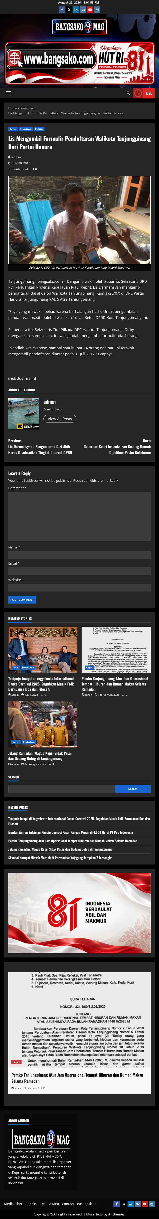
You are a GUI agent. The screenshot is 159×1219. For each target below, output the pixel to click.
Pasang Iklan (86, 1204)
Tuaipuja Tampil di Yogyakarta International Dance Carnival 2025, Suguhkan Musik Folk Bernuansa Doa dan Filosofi (41, 684)
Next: (117, 446)
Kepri (13, 129)
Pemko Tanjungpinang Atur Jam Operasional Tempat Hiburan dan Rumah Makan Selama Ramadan (115, 684)
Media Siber (13, 1204)
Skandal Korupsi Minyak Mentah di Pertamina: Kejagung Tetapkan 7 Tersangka (60, 857)
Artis (16, 667)
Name (14, 547)
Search (13, 777)
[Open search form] (128, 93)
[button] (8, 93)
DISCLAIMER (49, 1204)
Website (14, 580)
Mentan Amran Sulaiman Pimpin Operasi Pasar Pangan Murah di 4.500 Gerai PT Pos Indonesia (70, 832)
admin (16, 157)
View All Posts (60, 418)
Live (149, 93)
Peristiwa (26, 129)
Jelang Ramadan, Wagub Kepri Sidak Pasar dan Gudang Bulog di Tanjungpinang (40, 755)
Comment (17, 488)
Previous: (40, 446)
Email (13, 563)
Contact (68, 1204)
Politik (39, 129)
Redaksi (31, 1204)
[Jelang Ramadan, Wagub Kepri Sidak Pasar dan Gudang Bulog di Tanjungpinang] (42, 724)
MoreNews (94, 1214)
